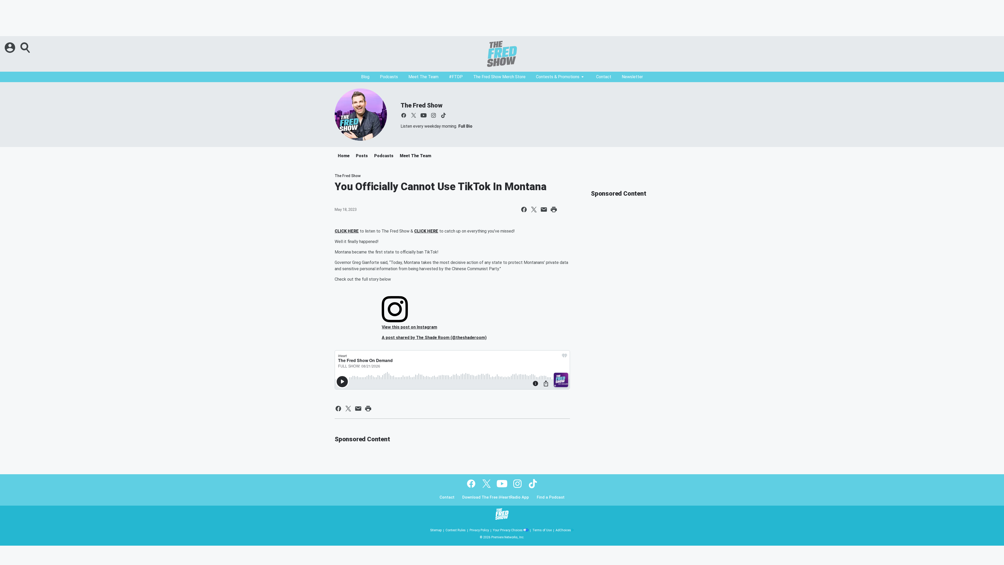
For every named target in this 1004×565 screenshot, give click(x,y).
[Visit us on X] (413, 115)
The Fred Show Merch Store (499, 76)
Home (344, 155)
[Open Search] (25, 47)
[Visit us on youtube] (423, 115)
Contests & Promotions (557, 76)
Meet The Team (423, 76)
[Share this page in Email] (543, 209)
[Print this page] (553, 209)
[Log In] (10, 47)
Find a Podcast (550, 497)
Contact (603, 76)
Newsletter (632, 76)
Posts (362, 155)
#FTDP (456, 76)
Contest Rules (456, 530)
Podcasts (389, 76)
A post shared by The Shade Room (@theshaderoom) (434, 337)
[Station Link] (502, 54)
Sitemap (436, 530)
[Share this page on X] (534, 209)
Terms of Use (542, 530)
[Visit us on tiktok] (443, 115)
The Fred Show (421, 105)
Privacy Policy (479, 530)
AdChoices (563, 530)
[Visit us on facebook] (404, 115)
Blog (365, 76)
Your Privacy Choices (508, 530)
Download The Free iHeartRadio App (495, 497)
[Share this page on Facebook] (524, 209)
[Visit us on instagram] (433, 115)
